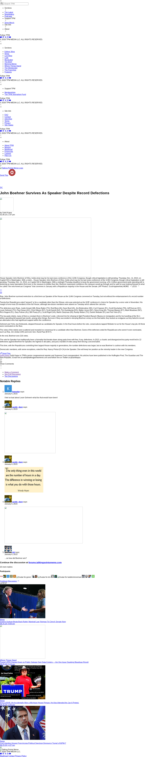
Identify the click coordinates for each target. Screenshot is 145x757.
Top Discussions (11, 376)
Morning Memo (11, 64)
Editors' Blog (10, 52)
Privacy (8, 123)
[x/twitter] (6, 37)
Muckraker (9, 60)
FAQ (6, 115)
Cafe (6, 58)
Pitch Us (8, 156)
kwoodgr (16, 392)
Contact (8, 117)
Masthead (8, 149)
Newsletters (9, 14)
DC (1, 187)
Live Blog (8, 56)
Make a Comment (12, 372)
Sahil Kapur (5, 355)
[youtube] (10, 37)
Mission (8, 147)
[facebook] (3, 37)
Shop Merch (9, 23)
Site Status (9, 125)
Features (8, 72)
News (7, 54)
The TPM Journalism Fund (15, 94)
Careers (8, 154)
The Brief (8, 62)
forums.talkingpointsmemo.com (45, 562)
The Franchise (10, 70)
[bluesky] (1, 37)
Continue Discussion (8, 581)
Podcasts (8, 16)
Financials (9, 151)
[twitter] (5, 754)
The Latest (9, 12)
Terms (7, 121)
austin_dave (17, 407)
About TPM (9, 145)
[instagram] (8, 37)
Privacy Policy (21, 756)
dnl (13, 552)
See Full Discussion (13, 374)
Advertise (8, 119)
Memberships (10, 92)
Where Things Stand (13, 66)
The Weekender (11, 68)
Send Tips (4, 175)
